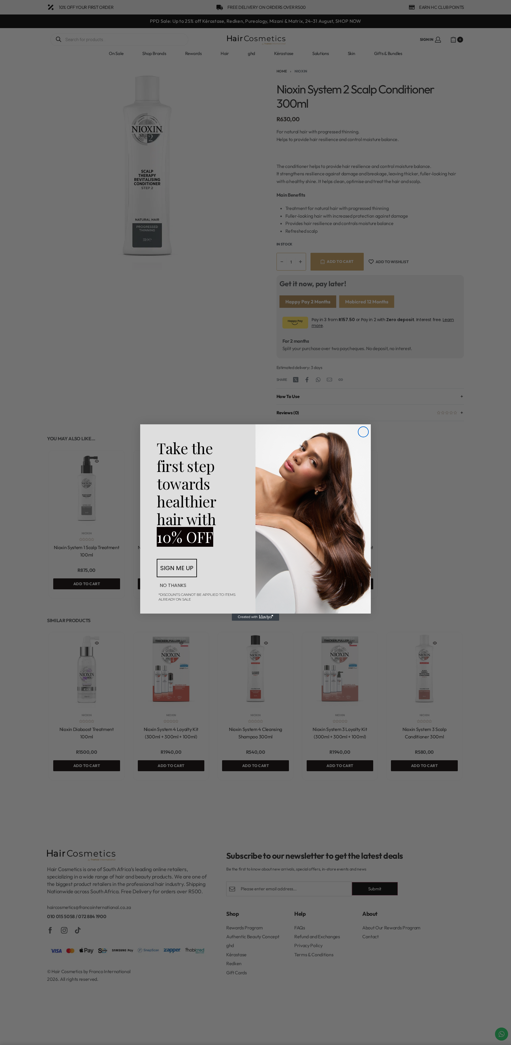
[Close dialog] (363, 432)
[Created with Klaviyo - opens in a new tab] (255, 617)
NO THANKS (173, 585)
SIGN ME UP (176, 568)
